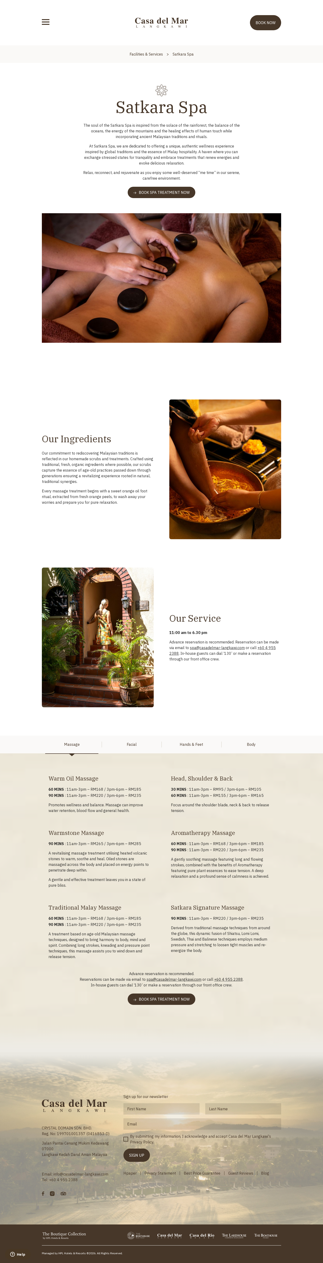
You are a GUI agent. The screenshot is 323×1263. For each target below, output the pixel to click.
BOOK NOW (265, 22)
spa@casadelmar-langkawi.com (217, 647)
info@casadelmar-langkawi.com (80, 1174)
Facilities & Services (146, 54)
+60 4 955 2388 (228, 979)
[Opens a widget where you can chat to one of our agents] (18, 1255)
